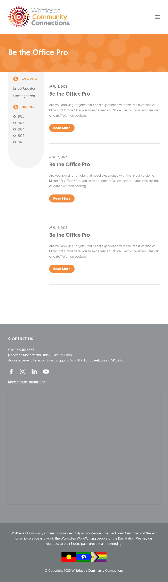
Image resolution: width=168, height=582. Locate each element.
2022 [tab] (20, 136)
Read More (61, 128)
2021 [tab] (20, 142)
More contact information (26, 382)
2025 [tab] (20, 123)
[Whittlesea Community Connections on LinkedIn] (34, 371)
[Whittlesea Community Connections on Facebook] (11, 371)
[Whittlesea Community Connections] (39, 17)
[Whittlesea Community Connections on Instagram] (23, 371)
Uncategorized (24, 96)
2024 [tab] (21, 129)
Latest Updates (24, 88)
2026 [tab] (20, 116)
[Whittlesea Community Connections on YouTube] (46, 371)
